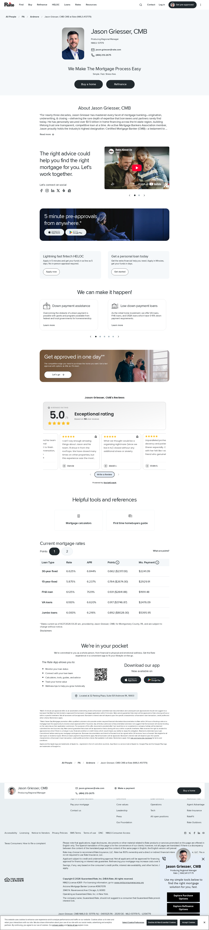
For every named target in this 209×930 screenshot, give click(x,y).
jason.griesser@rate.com (91, 788)
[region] (104, 923)
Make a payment (126, 788)
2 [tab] (67, 551)
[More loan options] (200, 5)
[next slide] (144, 195)
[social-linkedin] (52, 190)
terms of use (72, 925)
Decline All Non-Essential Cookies (162, 922)
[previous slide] (129, 195)
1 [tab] (54, 551)
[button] (58, 374)
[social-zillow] (69, 190)
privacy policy (58, 925)
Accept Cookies (188, 922)
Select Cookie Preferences (133, 922)
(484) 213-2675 (86, 793)
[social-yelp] (63, 190)
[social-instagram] (47, 190)
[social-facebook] (41, 190)
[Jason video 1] (136, 168)
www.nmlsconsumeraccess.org (129, 882)
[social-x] (58, 190)
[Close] (204, 922)
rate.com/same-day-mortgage (141, 738)
